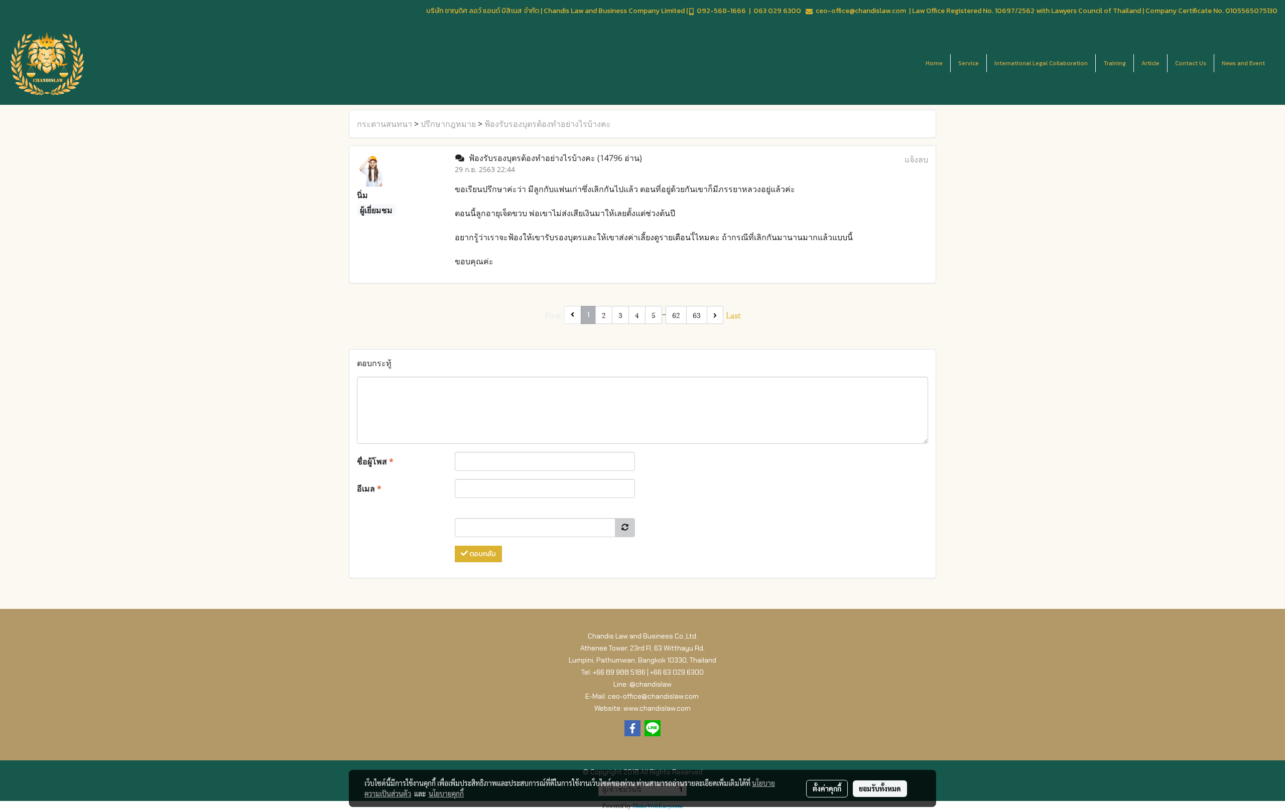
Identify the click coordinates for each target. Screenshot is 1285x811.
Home (934, 63)
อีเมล (369, 488)
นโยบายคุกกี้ (446, 793)
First (553, 314)
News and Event (1243, 63)
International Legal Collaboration (1041, 63)
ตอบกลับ (482, 554)
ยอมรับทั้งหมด (880, 788)
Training (1114, 63)
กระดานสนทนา (384, 123)
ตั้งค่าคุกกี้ (827, 788)
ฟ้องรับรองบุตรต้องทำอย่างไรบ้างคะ (547, 123)
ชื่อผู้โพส (375, 461)
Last (733, 314)
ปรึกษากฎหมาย (448, 123)
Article (1150, 63)
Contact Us (1190, 63)
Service (968, 63)
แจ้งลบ (916, 159)
